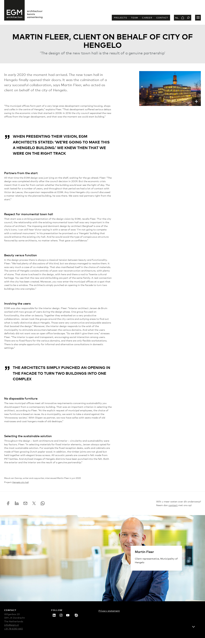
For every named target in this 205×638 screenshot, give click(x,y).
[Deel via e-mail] (25, 503)
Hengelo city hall (20, 482)
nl (177, 17)
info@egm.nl (11, 624)
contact (173, 505)
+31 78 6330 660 (13, 628)
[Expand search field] (188, 18)
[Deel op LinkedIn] (17, 503)
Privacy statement (109, 610)
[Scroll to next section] (193, 626)
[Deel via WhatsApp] (43, 503)
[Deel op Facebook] (8, 503)
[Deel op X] (34, 503)
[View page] (182, 18)
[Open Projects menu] (198, 18)
